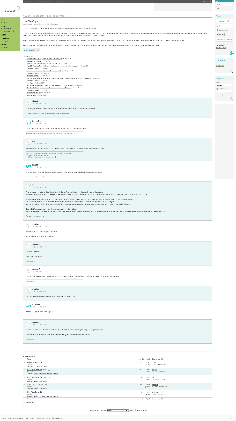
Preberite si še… (28, 56)
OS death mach (32, 95)
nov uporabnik (221, 45)
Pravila (3, 418)
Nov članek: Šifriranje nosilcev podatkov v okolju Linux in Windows (49, 88)
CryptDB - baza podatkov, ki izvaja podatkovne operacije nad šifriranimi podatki (53, 66)
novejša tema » (142, 410)
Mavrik (35, 165)
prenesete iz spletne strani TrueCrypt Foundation (142, 45)
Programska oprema (40, 366)
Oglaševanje (40, 418)
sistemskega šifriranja (106, 40)
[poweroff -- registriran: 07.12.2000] (28, 245)
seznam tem (220, 66)
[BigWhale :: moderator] (28, 305)
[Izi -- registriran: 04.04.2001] (28, 185)
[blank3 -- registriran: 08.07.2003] (28, 102)
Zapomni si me (223, 30)
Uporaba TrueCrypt (34, 362)
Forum (3, 26)
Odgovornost (30, 418)
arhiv (5, 22)
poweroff (36, 244)
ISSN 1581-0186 (58, 418)
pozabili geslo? (221, 48)
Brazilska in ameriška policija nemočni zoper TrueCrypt (45, 71)
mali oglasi (7, 28)
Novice (4, 20)
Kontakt (48, 418)
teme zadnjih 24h (9, 31)
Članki (3, 34)
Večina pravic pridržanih (16, 418)
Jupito (154, 362)
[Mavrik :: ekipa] (28, 165)
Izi (33, 184)
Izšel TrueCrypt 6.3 (33, 73)
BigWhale (36, 304)
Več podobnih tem (29, 402)
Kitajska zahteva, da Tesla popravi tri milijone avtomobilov (51, 1)
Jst (33, 141)
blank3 (35, 101)
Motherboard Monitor (34, 92)
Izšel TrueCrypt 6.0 (33, 80)
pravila (6, 47)
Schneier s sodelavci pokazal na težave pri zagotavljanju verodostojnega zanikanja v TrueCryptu (59, 78)
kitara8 (154, 370)
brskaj (6, 41)
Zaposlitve (5, 38)
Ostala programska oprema (48, 373)
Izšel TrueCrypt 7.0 (33, 68)
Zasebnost (54, 24)
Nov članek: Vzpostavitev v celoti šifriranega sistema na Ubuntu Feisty (50, 85)
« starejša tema (93, 410)
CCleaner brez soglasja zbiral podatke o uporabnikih (44, 59)
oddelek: (104, 410)
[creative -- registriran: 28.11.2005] (28, 225)
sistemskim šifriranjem (138, 33)
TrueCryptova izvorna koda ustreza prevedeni (42, 63)
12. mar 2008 (38, 24)
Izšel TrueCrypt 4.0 (33, 90)
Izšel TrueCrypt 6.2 (33, 75)
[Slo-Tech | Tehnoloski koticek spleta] (12, 9)
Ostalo (3, 44)
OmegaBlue (37, 121)
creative (35, 224)
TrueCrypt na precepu (34, 61)
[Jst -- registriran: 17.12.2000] (28, 142)
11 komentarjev (29, 50)
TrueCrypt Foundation (30, 28)
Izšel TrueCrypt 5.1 (32, 21)
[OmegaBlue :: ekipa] (28, 122)
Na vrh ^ (232, 418)
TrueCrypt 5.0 (31, 83)
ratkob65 (29, 364)
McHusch (30, 372)
